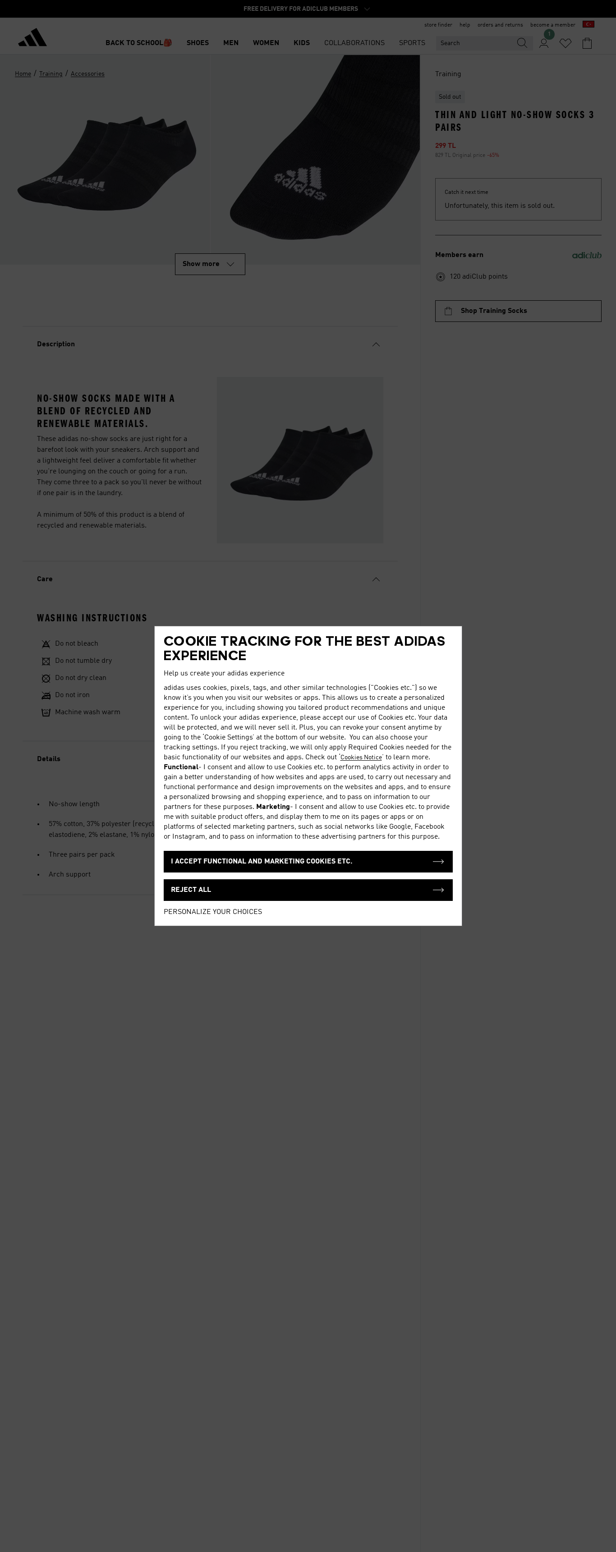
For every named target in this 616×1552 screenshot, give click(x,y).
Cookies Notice (361, 757)
